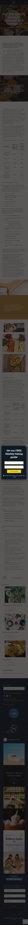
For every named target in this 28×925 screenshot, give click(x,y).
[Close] (26, 445)
